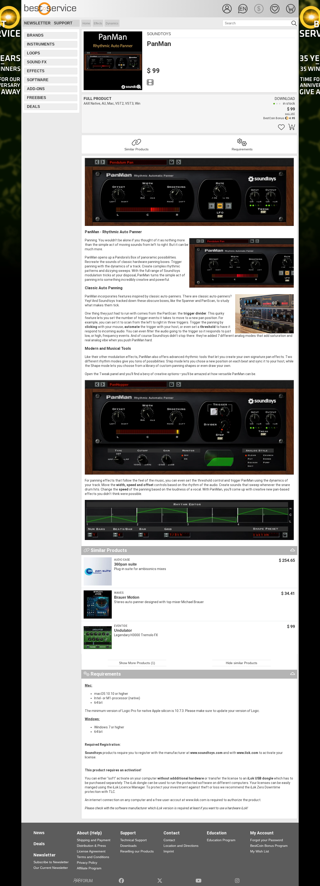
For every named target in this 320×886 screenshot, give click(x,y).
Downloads (128, 846)
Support (63, 23)
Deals (33, 107)
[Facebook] (121, 880)
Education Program (221, 840)
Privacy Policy (87, 862)
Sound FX (37, 62)
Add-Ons (36, 89)
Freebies (36, 98)
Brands (35, 35)
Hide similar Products (241, 663)
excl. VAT (290, 113)
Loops (33, 53)
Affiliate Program (89, 868)
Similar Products (136, 149)
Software (37, 80)
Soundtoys (159, 34)
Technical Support (133, 840)
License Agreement (91, 851)
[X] (160, 880)
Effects (98, 23)
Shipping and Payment (93, 840)
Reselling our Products (137, 851)
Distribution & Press (91, 846)
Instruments (41, 44)
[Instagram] (237, 880)
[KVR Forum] (83, 880)
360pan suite (125, 564)
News (39, 832)
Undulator (123, 630)
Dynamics (112, 23)
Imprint (169, 851)
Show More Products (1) (137, 663)
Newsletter (37, 23)
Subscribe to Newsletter (51, 862)
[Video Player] (150, 83)
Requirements (242, 149)
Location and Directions (181, 846)
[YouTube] (198, 880)
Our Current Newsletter (50, 868)
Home (86, 23)
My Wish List (259, 851)
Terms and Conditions (93, 857)
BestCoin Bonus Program (269, 846)
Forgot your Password (266, 840)
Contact (169, 840)
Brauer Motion (126, 597)
